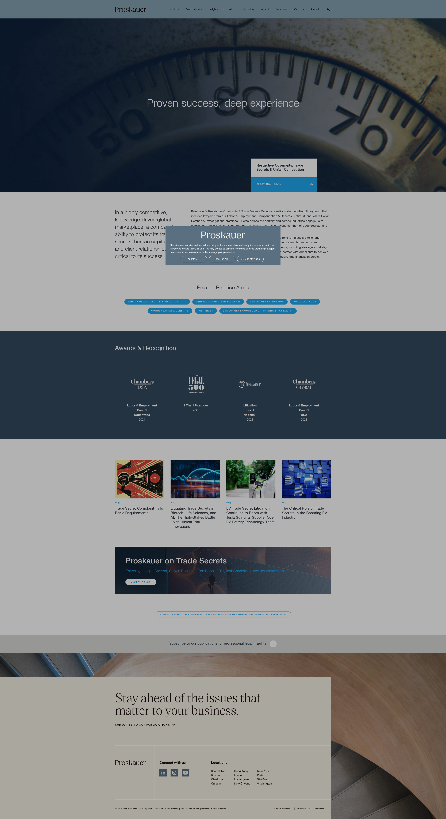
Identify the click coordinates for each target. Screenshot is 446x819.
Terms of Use (197, 249)
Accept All (194, 259)
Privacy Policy (177, 249)
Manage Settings (250, 259)
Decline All (222, 259)
